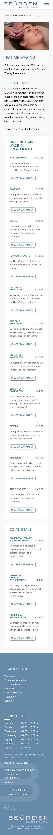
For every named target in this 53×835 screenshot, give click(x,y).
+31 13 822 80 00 (16, 790)
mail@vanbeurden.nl (17, 794)
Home (7, 15)
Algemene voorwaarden (35, 829)
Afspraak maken (23, 178)
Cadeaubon (10, 688)
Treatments (18, 15)
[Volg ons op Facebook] (6, 808)
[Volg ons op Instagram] (13, 808)
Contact (8, 700)
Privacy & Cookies (15, 829)
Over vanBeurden (13, 692)
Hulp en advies (12, 684)
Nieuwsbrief (11, 696)
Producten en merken (15, 680)
